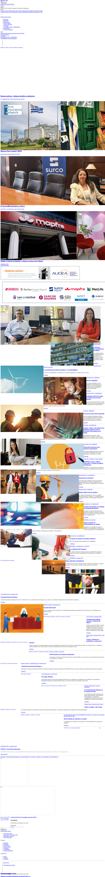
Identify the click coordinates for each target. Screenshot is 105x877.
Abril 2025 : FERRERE (88, 410)
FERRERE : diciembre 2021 (76, 558)
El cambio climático (47, 676)
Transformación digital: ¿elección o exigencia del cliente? (93, 621)
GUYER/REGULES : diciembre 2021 (9, 594)
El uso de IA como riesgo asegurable (93, 413)
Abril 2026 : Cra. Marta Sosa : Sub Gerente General (12, 209)
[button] (1, 1)
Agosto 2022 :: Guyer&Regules (77, 535)
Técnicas (5, 24)
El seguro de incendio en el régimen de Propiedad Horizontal (94, 507)
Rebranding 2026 (4, 264)
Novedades (3, 36)
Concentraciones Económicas (9, 597)
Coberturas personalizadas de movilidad (98, 348)
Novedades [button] (5, 25)
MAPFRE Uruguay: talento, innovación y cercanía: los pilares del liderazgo (93, 463)
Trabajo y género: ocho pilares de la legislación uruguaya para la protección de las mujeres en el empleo (93, 430)
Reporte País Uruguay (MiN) (11, 151)
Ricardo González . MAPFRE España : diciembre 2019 (33, 663)
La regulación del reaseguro (78, 549)
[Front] (6, 831)
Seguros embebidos (92, 380)
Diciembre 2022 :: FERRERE (85, 489)
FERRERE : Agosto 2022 (89, 519)
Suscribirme (3, 829)
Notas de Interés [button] (7, 23)
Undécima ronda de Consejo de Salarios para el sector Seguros (94, 397)
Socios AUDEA (8, 10)
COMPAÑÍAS (16, 27)
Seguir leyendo (4, 754)
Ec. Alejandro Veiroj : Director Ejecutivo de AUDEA (13, 99)
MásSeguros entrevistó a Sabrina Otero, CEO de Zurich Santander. (16, 876)
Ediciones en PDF (38, 10)
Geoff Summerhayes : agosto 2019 (49, 674)
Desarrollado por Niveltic (9, 865)
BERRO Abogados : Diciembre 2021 (51, 604)
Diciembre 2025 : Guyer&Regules (94, 393)
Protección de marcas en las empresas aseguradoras (92, 447)
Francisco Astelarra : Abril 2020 (57, 651)
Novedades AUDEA (8, 27)
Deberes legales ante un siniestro (88, 492)
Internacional (6, 22)
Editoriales (5, 19)
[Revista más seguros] (6, 17)
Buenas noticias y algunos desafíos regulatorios (18, 96)
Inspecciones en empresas (86, 478)
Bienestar (10, 24)
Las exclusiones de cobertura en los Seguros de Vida (93, 690)
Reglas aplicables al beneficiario (74, 561)
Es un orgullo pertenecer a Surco (13, 206)
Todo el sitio (3, 2)
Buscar (2, 7)
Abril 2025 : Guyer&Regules (89, 425)
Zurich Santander (6, 873)
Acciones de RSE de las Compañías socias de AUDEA (24, 817)
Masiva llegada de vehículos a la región (75, 719)
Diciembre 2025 (4, 0)
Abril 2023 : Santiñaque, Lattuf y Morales (93, 459)
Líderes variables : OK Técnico (93, 707)
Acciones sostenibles (8, 29)
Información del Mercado (28, 10)
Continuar (95, 363)
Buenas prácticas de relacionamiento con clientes (92, 523)
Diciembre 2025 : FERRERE (93, 377)
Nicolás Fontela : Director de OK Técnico (93, 704)
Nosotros (3, 10)
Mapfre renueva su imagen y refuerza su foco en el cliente (22, 261)
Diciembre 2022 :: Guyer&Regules (87, 475)
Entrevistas (5, 20)
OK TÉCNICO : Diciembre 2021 (94, 616)
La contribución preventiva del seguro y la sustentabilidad (60, 370)
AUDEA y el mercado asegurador (10, 749)
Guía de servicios (10, 4)
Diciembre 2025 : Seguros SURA (97, 344)
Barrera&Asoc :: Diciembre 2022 (91, 504)
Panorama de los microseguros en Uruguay (10, 154)
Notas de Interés (20, 33)
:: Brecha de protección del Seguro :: (31, 666)
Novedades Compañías (36, 756)
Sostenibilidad (6, 28)
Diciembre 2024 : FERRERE (90, 444)
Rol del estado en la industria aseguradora (62, 654)
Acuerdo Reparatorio (49, 607)
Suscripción (13, 825)
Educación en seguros (17, 10)
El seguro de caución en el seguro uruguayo (83, 538)
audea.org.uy (6, 862)
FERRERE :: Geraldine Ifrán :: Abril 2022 (79, 546)
